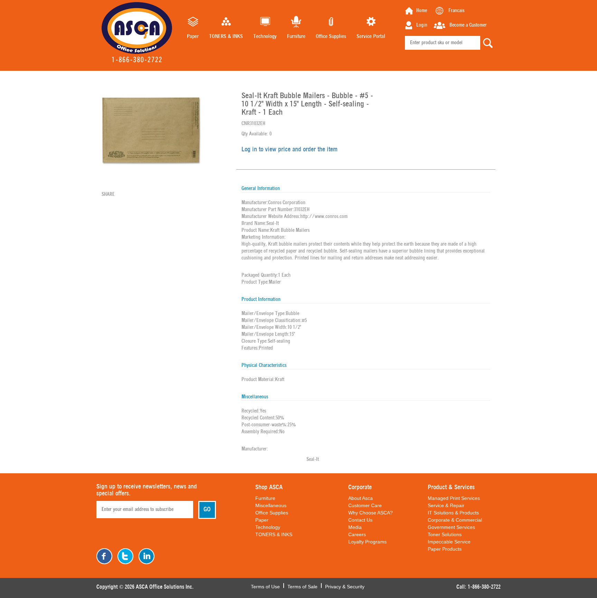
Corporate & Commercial (455, 520)
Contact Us (360, 520)
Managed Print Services (454, 498)
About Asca (360, 498)
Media (355, 527)
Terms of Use (265, 586)
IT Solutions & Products (453, 512)
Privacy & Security (344, 586)
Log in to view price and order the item (289, 149)
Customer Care (365, 505)
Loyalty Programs (367, 541)
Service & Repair (446, 505)
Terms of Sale (302, 586)
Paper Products (445, 549)
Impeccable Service (449, 541)
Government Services (451, 527)
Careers (357, 534)
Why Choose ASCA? (370, 512)
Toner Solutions (445, 534)
